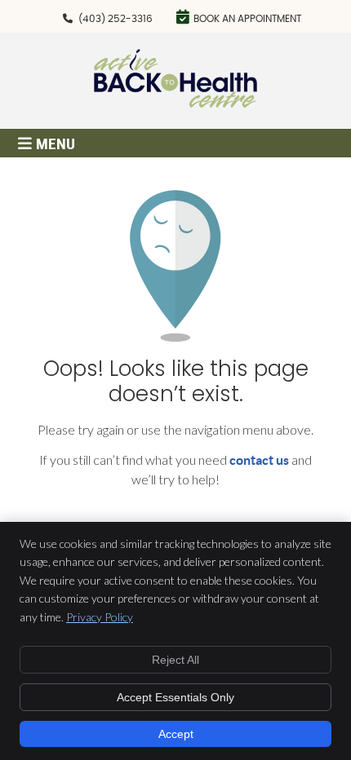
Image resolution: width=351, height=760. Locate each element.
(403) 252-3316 (115, 19)
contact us (259, 460)
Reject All (175, 659)
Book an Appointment (247, 19)
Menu (55, 144)
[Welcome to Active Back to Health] (175, 102)
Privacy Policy (99, 617)
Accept (175, 733)
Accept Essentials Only (175, 697)
